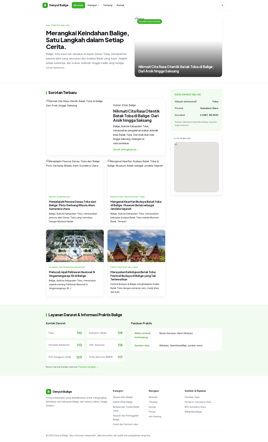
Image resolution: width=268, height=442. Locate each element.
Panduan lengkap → (88, 367)
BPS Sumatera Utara (195, 407)
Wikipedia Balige (193, 411)
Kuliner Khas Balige (123, 402)
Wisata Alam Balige (123, 397)
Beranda (78, 5)
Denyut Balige (56, 5)
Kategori (93, 5)
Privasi (152, 411)
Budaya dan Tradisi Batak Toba (126, 409)
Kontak (120, 5)
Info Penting (155, 416)
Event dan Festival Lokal (125, 424)
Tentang (107, 5)
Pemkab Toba (192, 397)
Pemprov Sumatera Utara (198, 402)
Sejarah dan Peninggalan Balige (126, 417)
